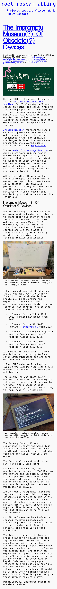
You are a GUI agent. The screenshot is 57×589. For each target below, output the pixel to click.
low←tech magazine (36, 57)
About (11, 14)
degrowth (7, 61)
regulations (38, 145)
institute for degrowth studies (17, 59)
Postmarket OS (29, 327)
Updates (27, 10)
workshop (29, 61)
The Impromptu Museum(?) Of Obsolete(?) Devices (23, 37)
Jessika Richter (13, 130)
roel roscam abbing (28, 4)
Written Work (45, 10)
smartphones (40, 61)
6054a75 (33, 63)
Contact (22, 14)
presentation (40, 59)
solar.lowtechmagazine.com (30, 150)
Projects (13, 10)
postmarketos (9, 63)
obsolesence (18, 61)
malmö (19, 63)
